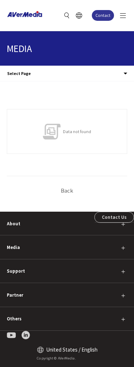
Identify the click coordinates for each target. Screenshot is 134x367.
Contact (102, 15)
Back (67, 190)
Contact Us (114, 217)
